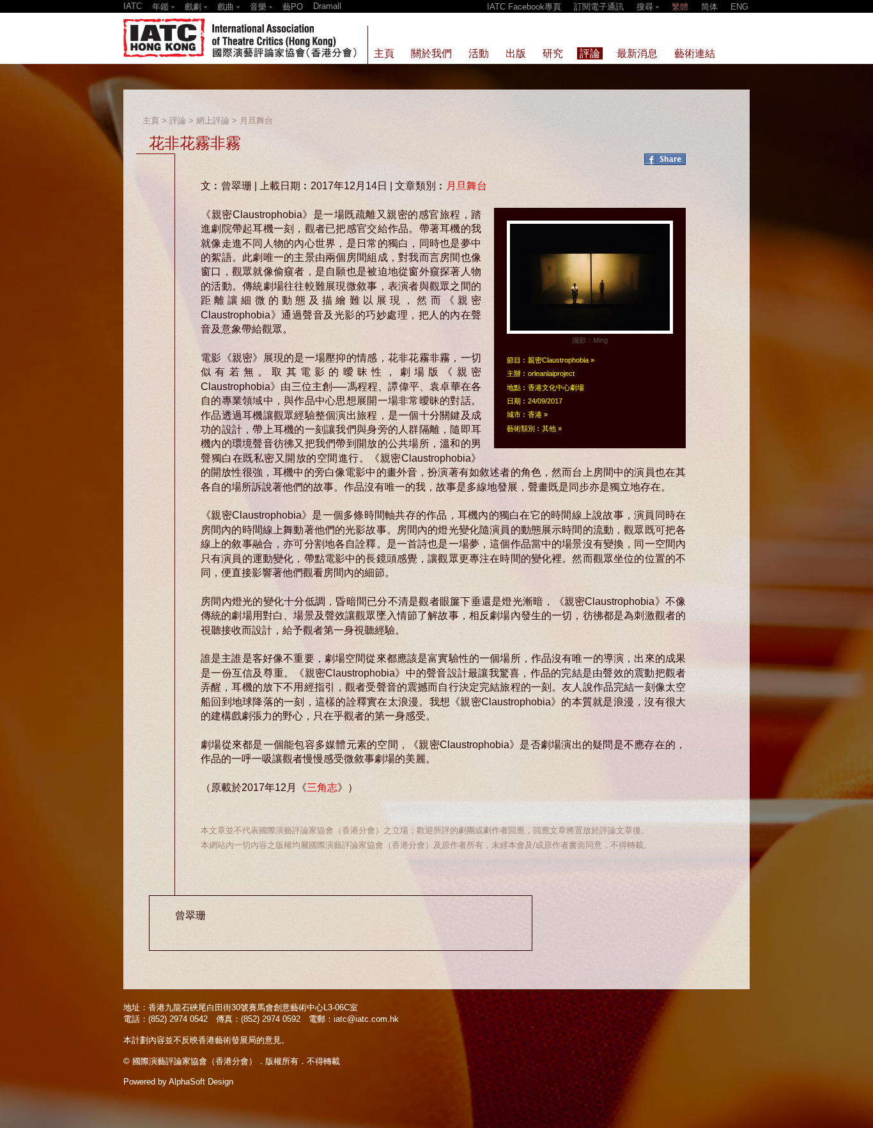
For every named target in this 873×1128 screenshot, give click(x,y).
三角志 (322, 787)
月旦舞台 (256, 120)
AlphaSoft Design (201, 1081)
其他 (549, 428)
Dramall (327, 6)
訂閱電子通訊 (599, 7)
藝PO (292, 7)
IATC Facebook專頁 (524, 7)
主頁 (151, 120)
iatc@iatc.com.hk (366, 1019)
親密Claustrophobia (558, 360)
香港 (535, 414)
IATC (132, 6)
